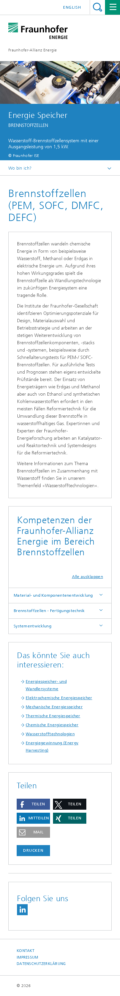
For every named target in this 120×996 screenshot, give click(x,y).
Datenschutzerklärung (41, 964)
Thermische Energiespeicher (53, 716)
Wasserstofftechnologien (50, 734)
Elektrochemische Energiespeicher (59, 697)
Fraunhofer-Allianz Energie (32, 50)
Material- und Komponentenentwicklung (53, 595)
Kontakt (25, 951)
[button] (33, 804)
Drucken (33, 850)
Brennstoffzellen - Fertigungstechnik (49, 610)
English (72, 7)
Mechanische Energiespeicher (54, 707)
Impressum (27, 957)
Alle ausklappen (87, 576)
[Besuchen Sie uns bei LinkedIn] (22, 909)
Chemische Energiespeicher (52, 725)
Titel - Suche (97, 7)
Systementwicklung (32, 626)
